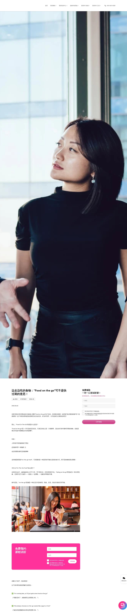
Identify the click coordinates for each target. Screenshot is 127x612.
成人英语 (15, 399)
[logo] (14, 6)
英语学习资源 (85, 5)
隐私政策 (62, 560)
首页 (46, 5)
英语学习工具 (96, 5)
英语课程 (52, 5)
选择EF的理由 (73, 5)
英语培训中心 (62, 5)
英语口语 (31, 399)
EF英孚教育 (23, 399)
